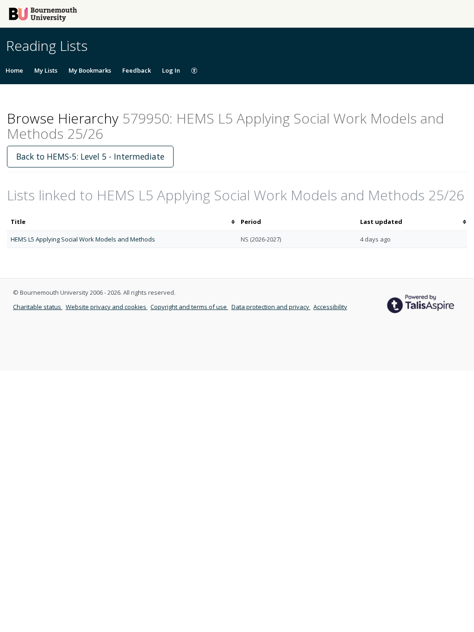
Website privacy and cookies (107, 307)
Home (14, 70)
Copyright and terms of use (189, 307)
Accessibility (330, 307)
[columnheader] (122, 221)
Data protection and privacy (271, 307)
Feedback (136, 70)
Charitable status (37, 307)
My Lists (45, 70)
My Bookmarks (90, 70)
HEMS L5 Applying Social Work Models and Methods (83, 239)
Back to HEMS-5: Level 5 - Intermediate (90, 156)
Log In (171, 70)
